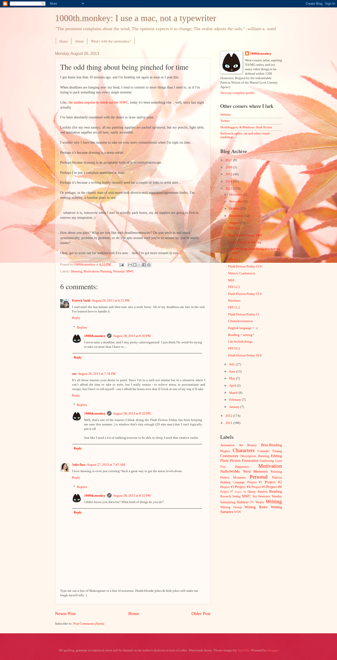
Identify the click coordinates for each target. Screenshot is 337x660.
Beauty (252, 445)
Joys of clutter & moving (244, 242)
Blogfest (225, 451)
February (235, 399)
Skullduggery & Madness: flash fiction (246, 127)
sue (74, 373)
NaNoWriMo (230, 471)
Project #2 (273, 482)
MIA (231, 280)
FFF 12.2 (234, 287)
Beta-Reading (271, 445)
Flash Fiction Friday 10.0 (245, 355)
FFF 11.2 (234, 307)
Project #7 (226, 491)
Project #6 (274, 486)
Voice (259, 502)
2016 (229, 167)
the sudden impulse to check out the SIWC (98, 102)
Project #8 (240, 491)
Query (252, 491)
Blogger (272, 650)
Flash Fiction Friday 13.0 (245, 266)
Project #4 (243, 486)
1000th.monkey (95, 336)
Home (63, 41)
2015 (229, 174)
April (233, 385)
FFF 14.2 (234, 228)
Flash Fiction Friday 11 (243, 314)
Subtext (242, 502)
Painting (106, 271)
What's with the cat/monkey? (111, 41)
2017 (229, 160)
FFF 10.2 (234, 348)
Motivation (91, 271)
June (232, 371)
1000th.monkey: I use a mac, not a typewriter (135, 18)
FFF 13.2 (234, 260)
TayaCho (244, 650)
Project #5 (258, 487)
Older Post (200, 613)
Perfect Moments (233, 477)
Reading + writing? (241, 335)
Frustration (250, 460)
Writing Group (231, 507)
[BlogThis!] (134, 264)
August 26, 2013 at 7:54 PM (97, 373)
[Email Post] (121, 264)
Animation (227, 445)
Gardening (267, 460)
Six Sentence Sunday (267, 496)
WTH (237, 512)
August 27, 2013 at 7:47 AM (106, 464)
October (235, 208)
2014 (229, 181)
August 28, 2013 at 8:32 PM (132, 413)
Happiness (242, 466)
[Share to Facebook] (144, 264)
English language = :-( (243, 328)
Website (225, 114)
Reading (275, 491)
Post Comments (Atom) (88, 623)
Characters (244, 450)
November (236, 201)
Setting (236, 496)
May (232, 378)
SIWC (130, 271)
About (79, 41)
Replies (82, 327)
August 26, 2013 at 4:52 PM (111, 300)
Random (262, 491)
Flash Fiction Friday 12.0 (245, 294)
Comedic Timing (270, 451)
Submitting (227, 502)
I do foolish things (240, 341)
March (234, 393)
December (236, 194)
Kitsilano (234, 300)
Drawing (76, 271)
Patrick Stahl (81, 300)
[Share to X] (139, 264)
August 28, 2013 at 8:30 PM (132, 336)
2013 (229, 188)
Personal (119, 271)
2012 (229, 416)
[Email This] (130, 264)
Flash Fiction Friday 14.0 (245, 235)
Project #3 (227, 487)
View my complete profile (237, 93)
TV (252, 502)
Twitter (225, 121)
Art (241, 445)
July (232, 364)
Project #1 (254, 482)
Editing (276, 456)
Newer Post (65, 613)
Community (229, 456)
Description (248, 456)
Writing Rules (256, 507)
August (234, 222)
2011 (229, 423)
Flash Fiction (230, 460)
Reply (76, 318)
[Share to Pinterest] (148, 264)
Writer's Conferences (241, 273)
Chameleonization (240, 321)
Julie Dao (78, 464)
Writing (274, 501)
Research (225, 496)
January (234, 407)
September (236, 216)
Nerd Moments (255, 471)
